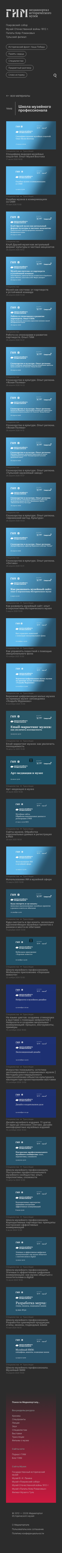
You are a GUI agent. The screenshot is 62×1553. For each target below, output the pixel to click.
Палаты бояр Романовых (20, 33)
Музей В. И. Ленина (22, 1478)
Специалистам (15, 60)
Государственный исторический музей (28, 1473)
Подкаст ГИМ (19, 1454)
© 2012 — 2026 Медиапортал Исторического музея (27, 1514)
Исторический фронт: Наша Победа (26, 47)
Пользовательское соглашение (28, 1529)
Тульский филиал (16, 37)
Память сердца (16, 54)
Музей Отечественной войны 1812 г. (27, 29)
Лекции (15, 1422)
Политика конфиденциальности (28, 1533)
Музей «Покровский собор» (26, 1481)
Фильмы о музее (20, 1440)
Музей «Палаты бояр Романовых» (29, 1488)
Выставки (17, 1433)
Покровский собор (17, 25)
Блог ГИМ (17, 1458)
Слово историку (16, 74)
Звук (14, 1426)
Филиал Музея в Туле (23, 1492)
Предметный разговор (19, 67)
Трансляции (18, 1437)
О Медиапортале (20, 1524)
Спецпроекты (19, 1419)
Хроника (16, 1415)
